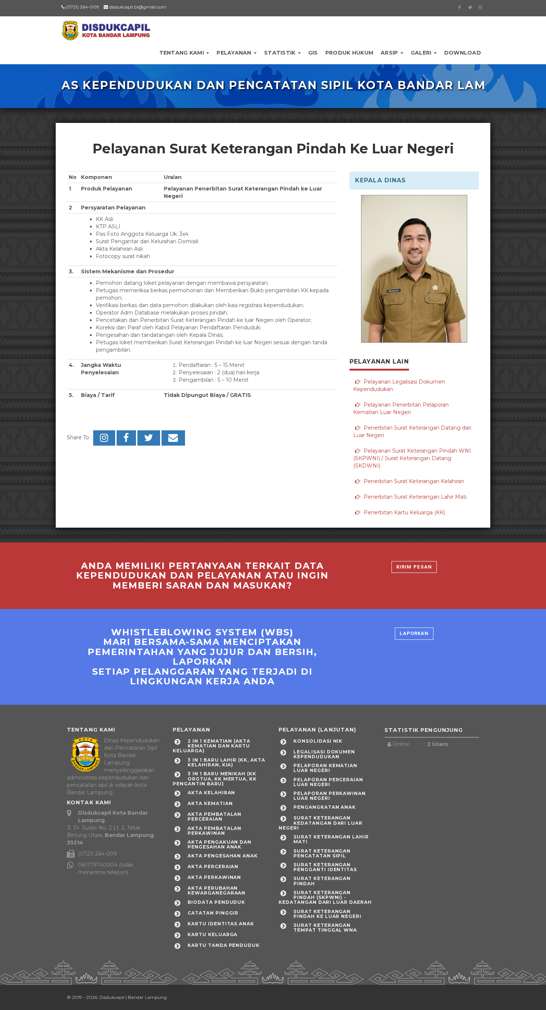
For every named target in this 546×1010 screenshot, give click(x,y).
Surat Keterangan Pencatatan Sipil (322, 853)
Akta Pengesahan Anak (223, 855)
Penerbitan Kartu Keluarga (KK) (403, 512)
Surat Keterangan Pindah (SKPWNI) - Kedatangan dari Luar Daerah (325, 897)
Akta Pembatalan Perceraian (214, 816)
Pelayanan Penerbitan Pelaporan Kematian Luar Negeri (401, 408)
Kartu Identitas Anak (221, 923)
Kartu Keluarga (212, 934)
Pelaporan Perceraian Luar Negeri (328, 782)
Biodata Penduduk (216, 902)
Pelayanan (235, 52)
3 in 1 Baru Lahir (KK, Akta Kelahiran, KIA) (226, 762)
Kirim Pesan (414, 567)
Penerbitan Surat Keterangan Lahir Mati (414, 496)
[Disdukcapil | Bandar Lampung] (106, 27)
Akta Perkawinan (214, 877)
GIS (313, 52)
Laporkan (414, 633)
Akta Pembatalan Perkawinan (214, 830)
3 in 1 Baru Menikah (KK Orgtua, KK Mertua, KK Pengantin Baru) (215, 778)
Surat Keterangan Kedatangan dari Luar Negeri (321, 822)
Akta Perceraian (213, 866)
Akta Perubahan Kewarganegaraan (217, 890)
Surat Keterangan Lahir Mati (331, 839)
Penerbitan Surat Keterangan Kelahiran (413, 481)
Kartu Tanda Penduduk (224, 945)
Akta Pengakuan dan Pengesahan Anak (219, 844)
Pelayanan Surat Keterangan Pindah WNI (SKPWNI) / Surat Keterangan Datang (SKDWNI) (412, 458)
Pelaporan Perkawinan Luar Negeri (329, 796)
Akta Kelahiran (211, 792)
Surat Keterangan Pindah (322, 881)
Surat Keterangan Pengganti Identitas (325, 867)
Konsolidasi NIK (317, 741)
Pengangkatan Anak (324, 807)
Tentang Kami (182, 52)
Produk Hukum (349, 52)
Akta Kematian (210, 803)
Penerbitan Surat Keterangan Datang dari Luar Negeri (412, 431)
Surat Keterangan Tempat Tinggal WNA (325, 927)
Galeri (422, 52)
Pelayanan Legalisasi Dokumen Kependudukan (399, 385)
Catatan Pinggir (213, 913)
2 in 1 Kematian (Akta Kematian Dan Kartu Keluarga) (211, 745)
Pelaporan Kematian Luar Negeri (325, 768)
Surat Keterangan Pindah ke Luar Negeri (327, 914)
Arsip (390, 52)
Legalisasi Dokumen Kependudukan (324, 754)
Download (462, 52)
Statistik (280, 52)
